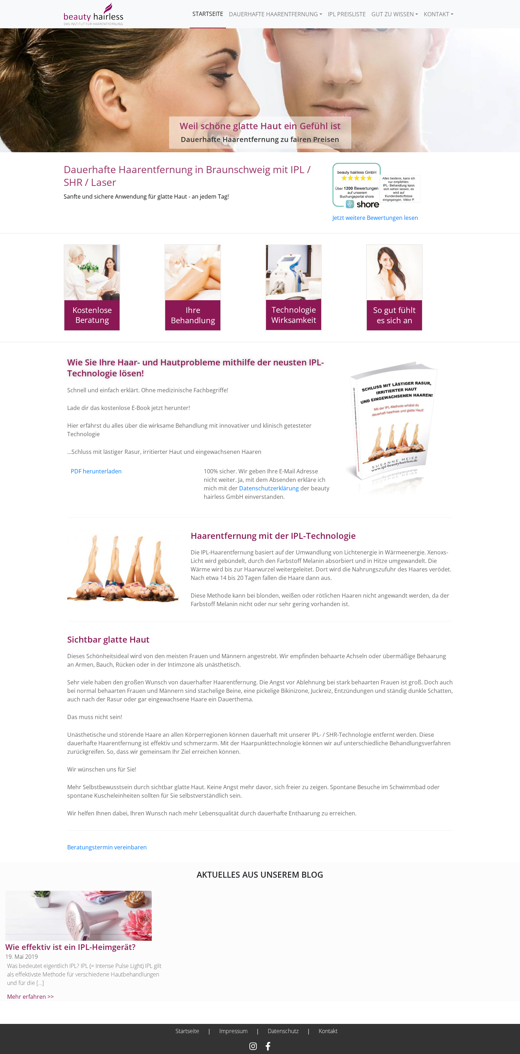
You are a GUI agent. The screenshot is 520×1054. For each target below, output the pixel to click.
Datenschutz (283, 1031)
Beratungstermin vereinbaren (107, 847)
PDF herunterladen (96, 471)
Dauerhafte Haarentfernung (273, 14)
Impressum (233, 1031)
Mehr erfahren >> (30, 997)
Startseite (207, 14)
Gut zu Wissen (392, 14)
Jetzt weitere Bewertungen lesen (375, 218)
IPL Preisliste (347, 14)
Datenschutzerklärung (269, 488)
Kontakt (436, 14)
